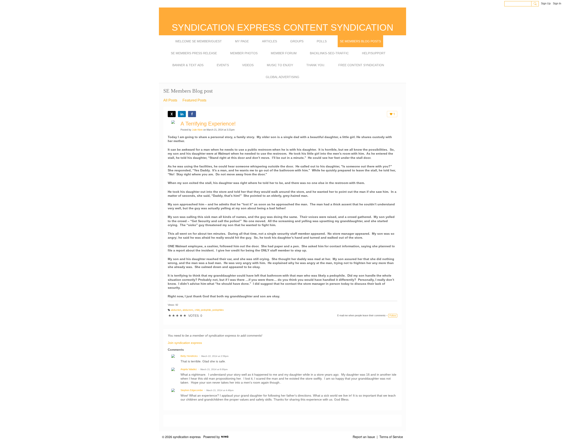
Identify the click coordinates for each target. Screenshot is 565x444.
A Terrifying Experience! (208, 124)
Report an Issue (364, 437)
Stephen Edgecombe (192, 390)
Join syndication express (185, 343)
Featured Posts (194, 100)
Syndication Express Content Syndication (282, 27)
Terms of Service (391, 437)
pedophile (206, 310)
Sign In (557, 3)
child (197, 310)
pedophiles (218, 310)
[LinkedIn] (182, 114)
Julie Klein (197, 129)
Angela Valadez (189, 369)
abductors (188, 310)
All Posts (170, 100)
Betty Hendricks (189, 356)
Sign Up (546, 3)
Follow (393, 315)
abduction (176, 310)
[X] (172, 114)
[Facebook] (192, 114)
